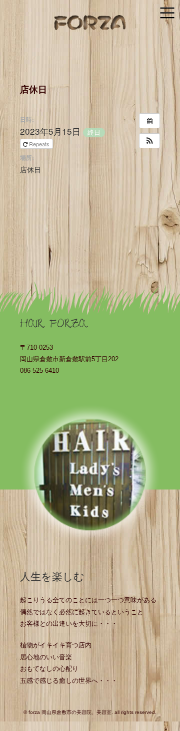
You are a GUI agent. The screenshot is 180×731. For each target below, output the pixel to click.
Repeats (39, 144)
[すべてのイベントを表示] (149, 120)
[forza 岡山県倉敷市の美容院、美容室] (90, 23)
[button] (150, 141)
